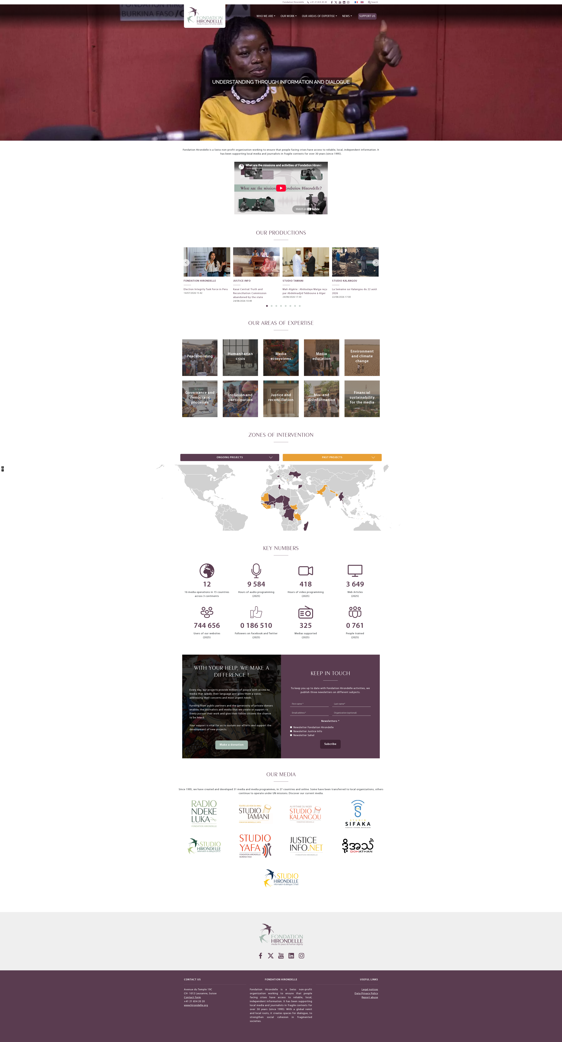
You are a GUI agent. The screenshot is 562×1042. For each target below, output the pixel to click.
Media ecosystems (281, 356)
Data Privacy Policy (366, 993)
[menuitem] (356, 2)
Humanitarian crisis (240, 356)
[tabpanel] (207, 271)
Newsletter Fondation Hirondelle (313, 727)
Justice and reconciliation (281, 397)
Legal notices (370, 989)
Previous (186, 262)
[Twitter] (336, 2)
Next (376, 262)
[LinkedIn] (344, 2)
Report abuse (370, 997)
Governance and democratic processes (200, 398)
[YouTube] (340, 2)
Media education (321, 356)
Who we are (265, 16)
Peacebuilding (200, 356)
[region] (281, 70)
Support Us (367, 16)
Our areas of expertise (318, 16)
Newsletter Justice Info (307, 731)
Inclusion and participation (240, 397)
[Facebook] (331, 2)
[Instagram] (348, 2)
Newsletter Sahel (303, 735)
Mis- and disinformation (321, 397)
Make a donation (232, 744)
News (346, 16)
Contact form (192, 997)
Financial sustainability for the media (362, 398)
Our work (287, 16)
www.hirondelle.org (196, 1005)
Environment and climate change (362, 356)
